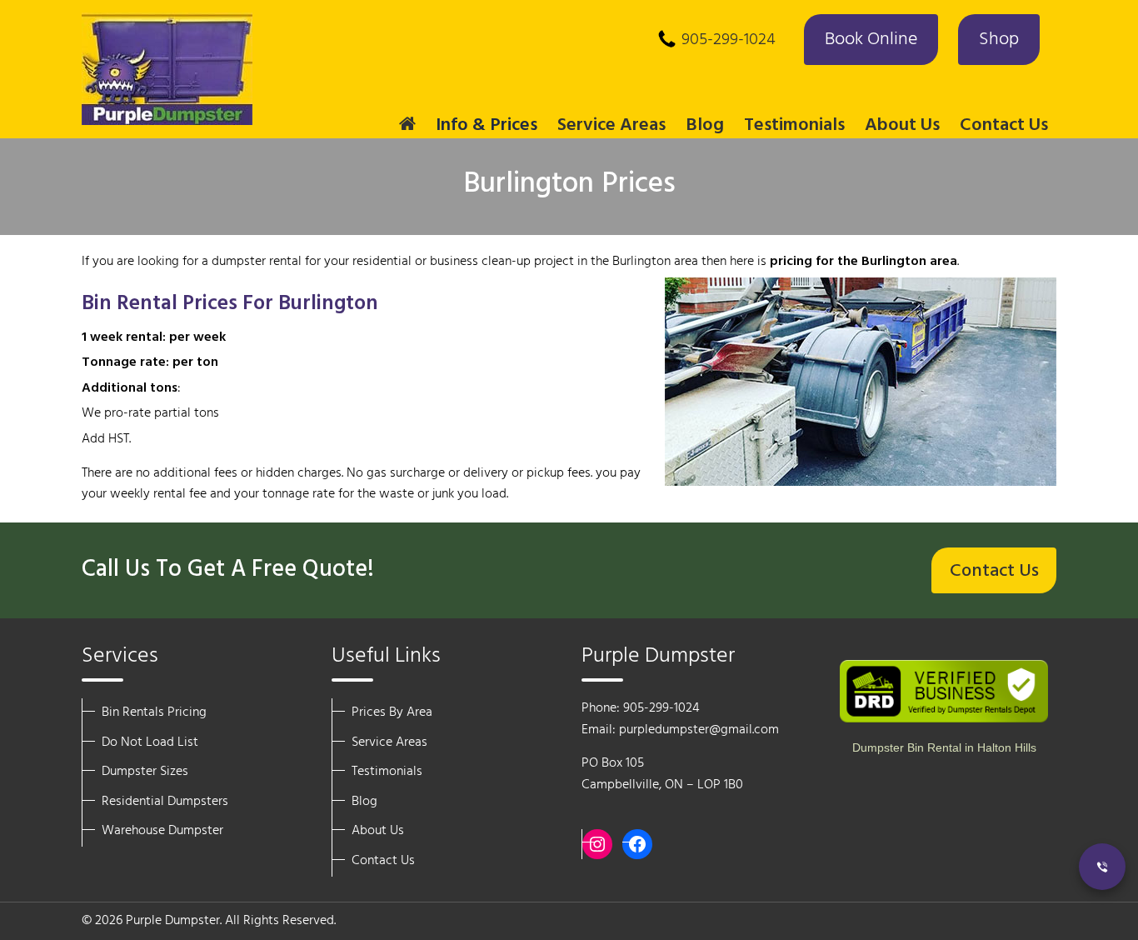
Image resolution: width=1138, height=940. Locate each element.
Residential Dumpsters (165, 801)
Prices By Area (392, 712)
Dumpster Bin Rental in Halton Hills (944, 747)
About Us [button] (902, 126)
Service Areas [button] (611, 126)
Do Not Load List (150, 742)
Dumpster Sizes (145, 771)
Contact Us (1004, 126)
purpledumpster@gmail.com (699, 730)
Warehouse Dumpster (162, 831)
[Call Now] (1102, 866)
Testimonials (794, 126)
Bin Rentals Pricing (154, 712)
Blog (705, 126)
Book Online (871, 39)
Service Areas (389, 742)
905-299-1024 (728, 40)
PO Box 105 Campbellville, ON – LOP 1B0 (662, 774)
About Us (378, 831)
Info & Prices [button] (486, 126)
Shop (999, 39)
